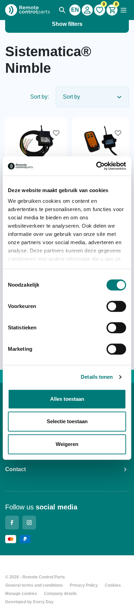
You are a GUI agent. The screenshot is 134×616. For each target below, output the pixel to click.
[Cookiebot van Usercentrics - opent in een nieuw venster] (96, 165)
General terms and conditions (34, 585)
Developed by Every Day (29, 601)
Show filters (67, 24)
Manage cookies (21, 593)
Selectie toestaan (67, 421)
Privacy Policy (84, 585)
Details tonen (97, 377)
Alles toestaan (67, 399)
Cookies (113, 585)
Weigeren (67, 444)
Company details (60, 593)
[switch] (116, 306)
